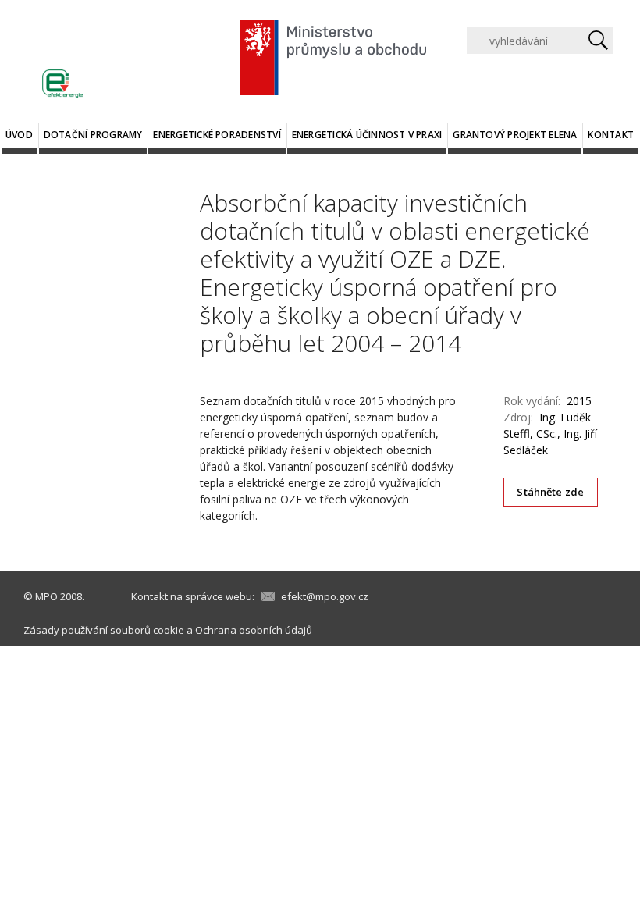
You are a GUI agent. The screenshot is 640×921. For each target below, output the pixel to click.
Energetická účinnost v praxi (367, 134)
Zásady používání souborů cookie (103, 630)
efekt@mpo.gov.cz (324, 596)
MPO (46, 596)
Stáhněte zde (550, 492)
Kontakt (611, 134)
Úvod (19, 134)
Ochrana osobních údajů (253, 630)
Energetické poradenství (217, 134)
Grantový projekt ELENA (515, 134)
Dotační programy (93, 134)
